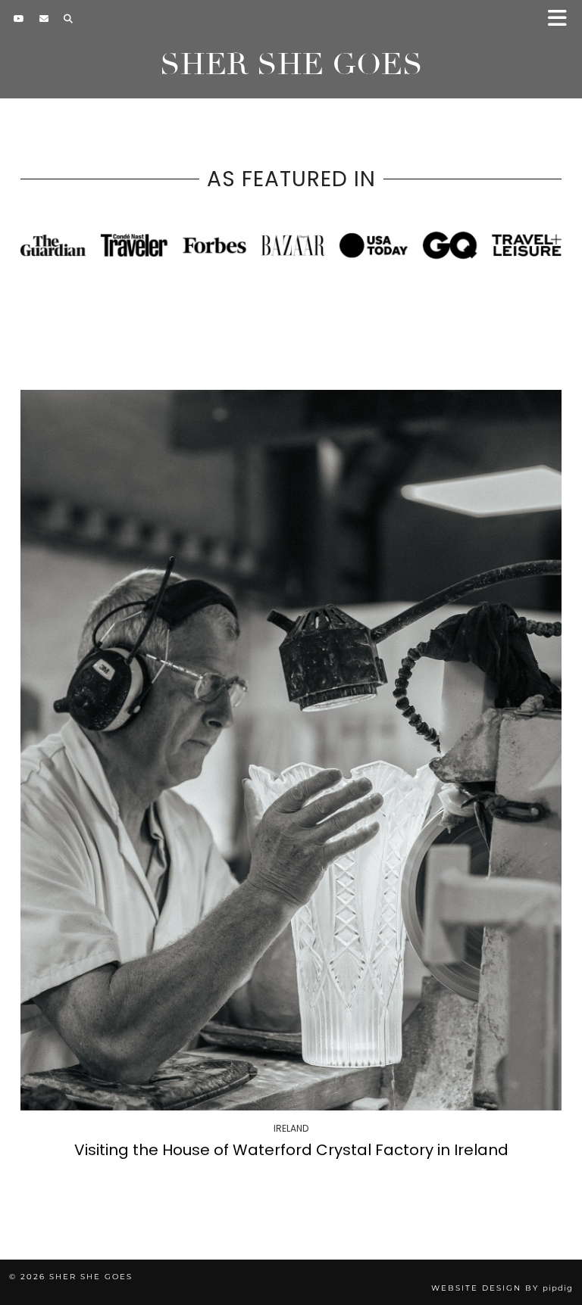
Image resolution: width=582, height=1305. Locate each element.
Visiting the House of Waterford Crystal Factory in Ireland (291, 1149)
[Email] (43, 19)
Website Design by (502, 1288)
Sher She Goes (291, 64)
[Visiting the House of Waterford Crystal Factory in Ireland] (291, 750)
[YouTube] (19, 19)
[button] (562, 19)
